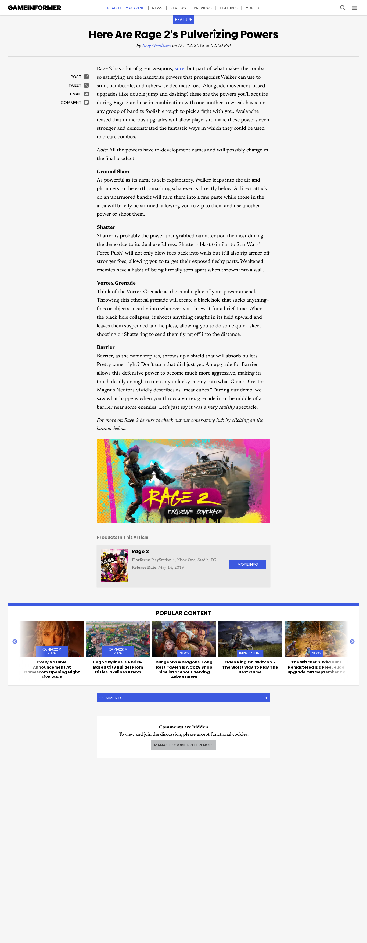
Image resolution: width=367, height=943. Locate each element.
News (157, 7)
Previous (14, 641)
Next (352, 641)
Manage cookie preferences (183, 745)
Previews (203, 7)
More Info (247, 564)
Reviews (178, 7)
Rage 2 (140, 551)
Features (229, 7)
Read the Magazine (125, 7)
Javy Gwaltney (156, 46)
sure (179, 68)
